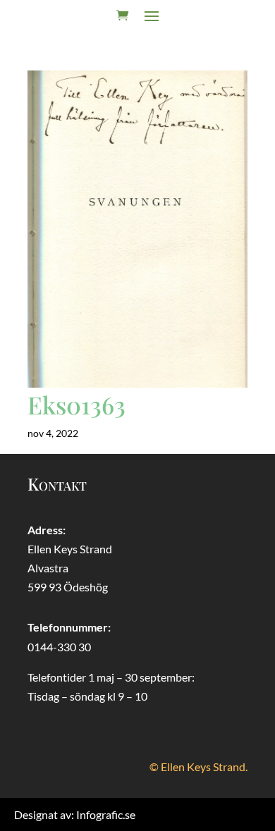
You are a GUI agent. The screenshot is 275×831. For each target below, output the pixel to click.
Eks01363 (77, 404)
